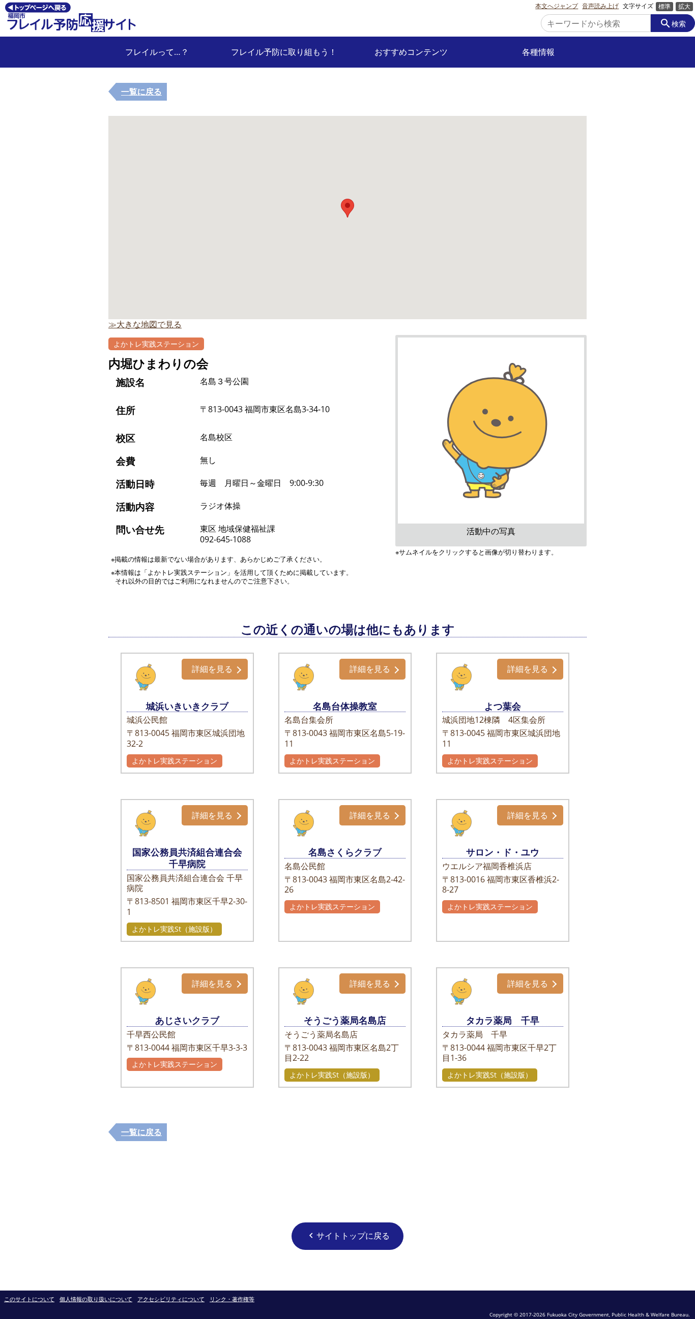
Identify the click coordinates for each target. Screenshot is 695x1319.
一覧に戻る (141, 91)
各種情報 (538, 52)
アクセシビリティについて (171, 1299)
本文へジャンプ (556, 6)
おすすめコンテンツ (411, 52)
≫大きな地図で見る (145, 324)
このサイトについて (29, 1299)
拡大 (684, 6)
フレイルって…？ (157, 52)
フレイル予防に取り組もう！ (284, 52)
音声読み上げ (600, 6)
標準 (664, 6)
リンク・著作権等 (232, 1299)
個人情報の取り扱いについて (96, 1299)
